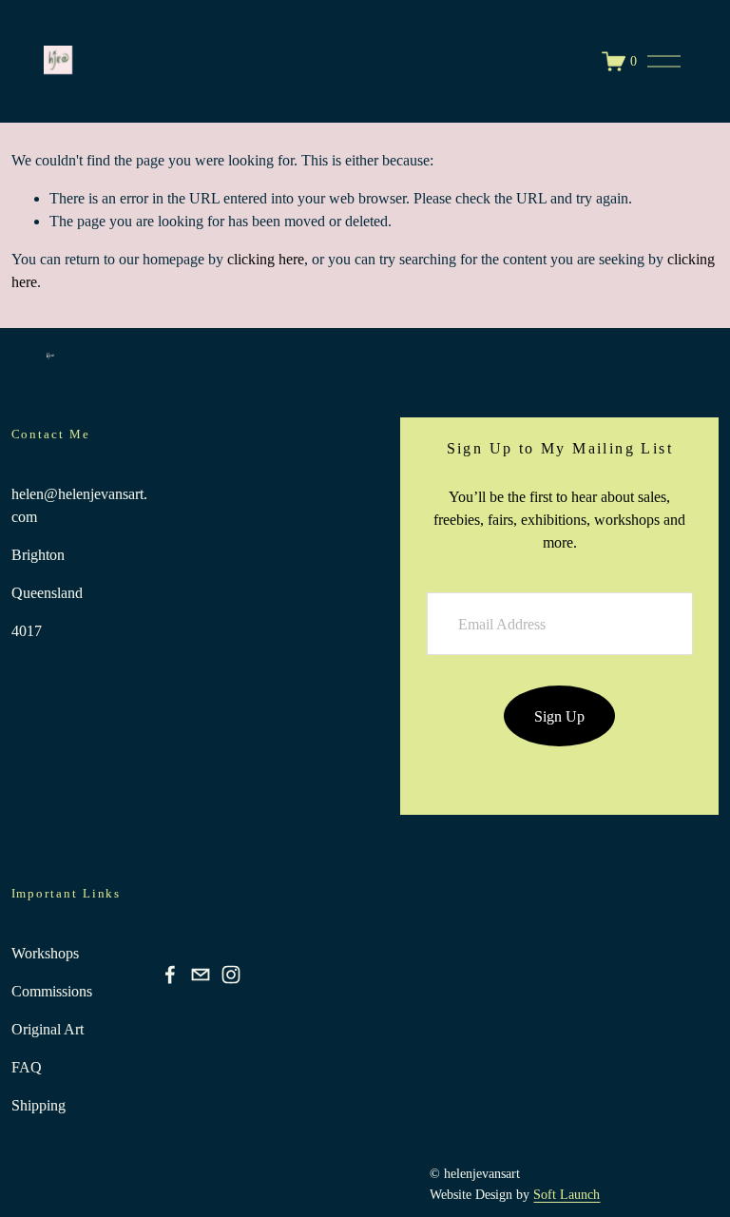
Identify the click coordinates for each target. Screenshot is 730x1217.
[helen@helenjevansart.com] (200, 974)
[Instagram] (230, 974)
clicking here (265, 259)
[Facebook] (170, 974)
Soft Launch (566, 1194)
